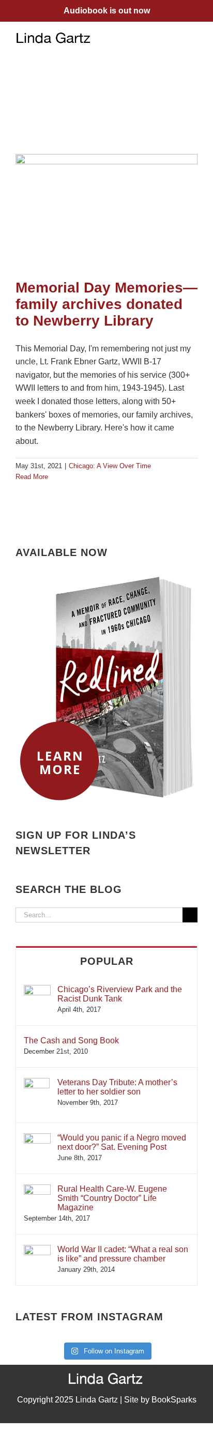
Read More (32, 477)
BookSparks (173, 1399)
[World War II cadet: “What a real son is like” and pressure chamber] (37, 1249)
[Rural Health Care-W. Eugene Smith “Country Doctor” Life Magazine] (37, 1189)
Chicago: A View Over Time (110, 466)
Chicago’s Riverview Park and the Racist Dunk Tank (119, 994)
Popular (106, 961)
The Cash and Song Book (71, 1040)
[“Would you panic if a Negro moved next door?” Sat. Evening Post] (37, 1138)
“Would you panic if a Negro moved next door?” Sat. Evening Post (121, 1142)
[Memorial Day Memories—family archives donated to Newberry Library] (106, 211)
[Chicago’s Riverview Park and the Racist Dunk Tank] (37, 989)
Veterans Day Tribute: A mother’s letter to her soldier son (117, 1087)
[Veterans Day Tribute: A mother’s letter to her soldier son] (37, 1082)
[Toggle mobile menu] (193, 37)
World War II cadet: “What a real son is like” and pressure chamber (122, 1254)
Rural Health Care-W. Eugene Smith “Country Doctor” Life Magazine (112, 1198)
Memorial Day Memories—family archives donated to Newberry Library (106, 304)
